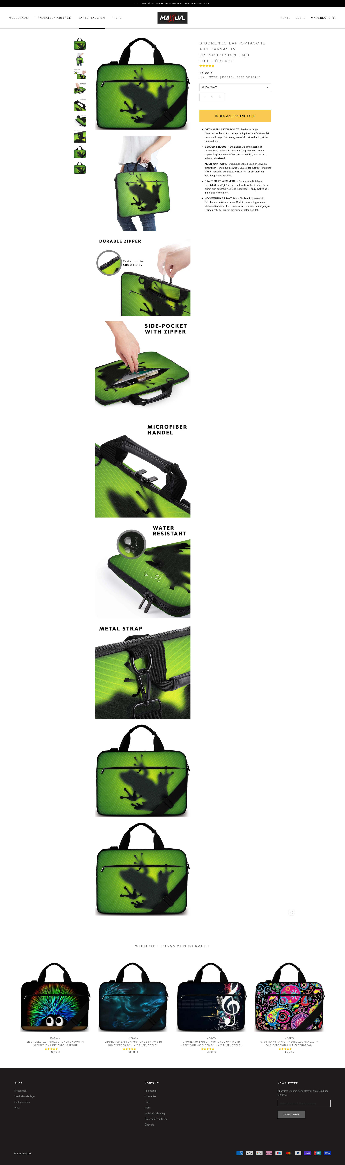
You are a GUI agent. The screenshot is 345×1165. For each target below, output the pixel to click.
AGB (147, 1107)
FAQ (147, 1102)
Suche (300, 18)
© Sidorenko (22, 1154)
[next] (334, 1004)
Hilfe (117, 18)
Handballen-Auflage (53, 18)
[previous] (11, 1004)
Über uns (149, 1124)
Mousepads (18, 18)
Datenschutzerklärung (156, 1119)
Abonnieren (291, 1115)
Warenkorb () (323, 18)
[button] (207, 65)
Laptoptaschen (92, 18)
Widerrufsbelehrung (155, 1113)
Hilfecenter (150, 1096)
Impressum (151, 1090)
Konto (286, 18)
